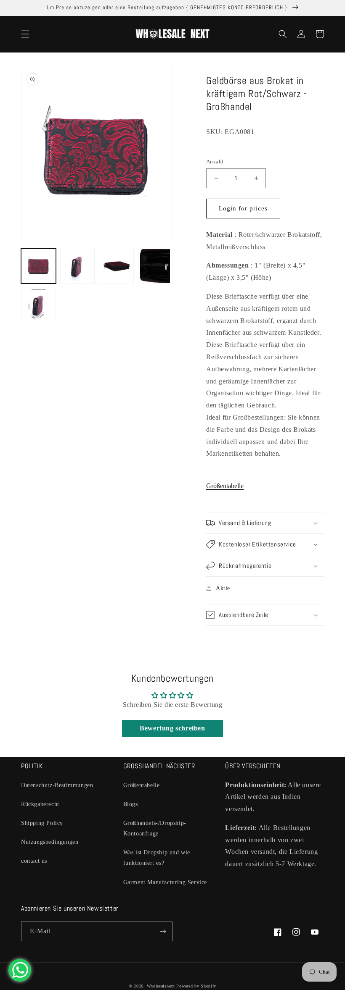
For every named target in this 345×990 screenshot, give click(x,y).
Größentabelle (225, 485)
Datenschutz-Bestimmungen (57, 785)
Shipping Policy (42, 823)
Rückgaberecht (40, 804)
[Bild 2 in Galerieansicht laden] (77, 266)
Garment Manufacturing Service (165, 882)
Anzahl (214, 161)
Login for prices (243, 208)
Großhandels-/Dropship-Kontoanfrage (154, 828)
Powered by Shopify (196, 986)
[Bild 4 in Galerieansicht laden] (155, 266)
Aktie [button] (223, 588)
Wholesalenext (161, 986)
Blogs (130, 804)
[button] (25, 34)
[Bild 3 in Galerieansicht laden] (116, 266)
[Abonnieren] (163, 931)
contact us (34, 861)
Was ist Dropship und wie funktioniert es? (156, 857)
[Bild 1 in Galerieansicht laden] (38, 266)
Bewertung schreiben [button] (172, 728)
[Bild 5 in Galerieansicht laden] (38, 305)
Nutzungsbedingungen (49, 842)
